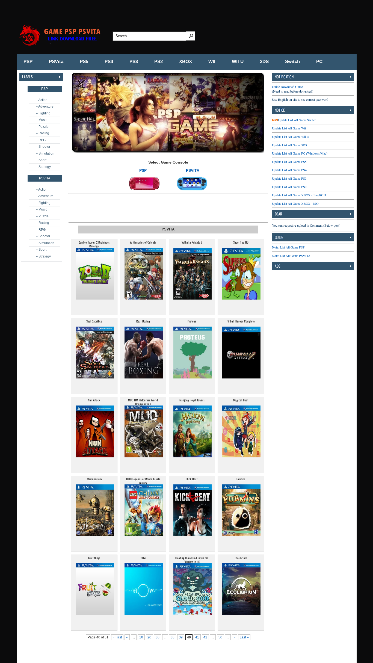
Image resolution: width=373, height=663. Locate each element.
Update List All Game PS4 (289, 170)
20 (149, 637)
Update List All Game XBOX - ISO (295, 203)
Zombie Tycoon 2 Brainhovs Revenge (94, 244)
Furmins (240, 479)
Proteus (192, 321)
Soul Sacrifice (94, 321)
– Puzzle (42, 127)
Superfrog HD (240, 242)
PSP (27, 61)
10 (141, 637)
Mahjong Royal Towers (192, 400)
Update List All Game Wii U (290, 136)
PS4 (109, 61)
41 (197, 637)
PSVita (56, 61)
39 (181, 637)
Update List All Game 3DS (289, 145)
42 (205, 637)
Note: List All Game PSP (288, 247)
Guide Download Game (287, 86)
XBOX (185, 61)
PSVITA (192, 170)
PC (319, 61)
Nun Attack (94, 400)
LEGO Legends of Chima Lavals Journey (143, 481)
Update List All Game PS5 (289, 161)
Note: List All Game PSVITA (291, 255)
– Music (41, 120)
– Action (42, 100)
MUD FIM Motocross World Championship (143, 402)
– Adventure (45, 106)
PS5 (84, 61)
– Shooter (43, 147)
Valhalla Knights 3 (192, 242)
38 (172, 637)
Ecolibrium (241, 558)
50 (220, 637)
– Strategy (43, 167)
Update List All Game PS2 (289, 187)
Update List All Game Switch (297, 120)
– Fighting (43, 113)
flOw (143, 558)
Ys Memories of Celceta (143, 242)
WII (211, 61)
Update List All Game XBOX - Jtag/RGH (299, 195)
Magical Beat (240, 400)
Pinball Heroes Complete (241, 321)
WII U (238, 61)
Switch (292, 61)
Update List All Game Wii (289, 128)
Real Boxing (143, 321)
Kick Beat (192, 479)
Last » (244, 637)
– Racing (42, 133)
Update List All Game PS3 (289, 178)
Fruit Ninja (94, 558)
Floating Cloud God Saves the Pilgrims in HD (191, 560)
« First (117, 637)
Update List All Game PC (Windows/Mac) (299, 153)
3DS (264, 61)
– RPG (41, 140)
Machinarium (94, 479)
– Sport (41, 160)
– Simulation (45, 153)
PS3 (133, 61)
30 (157, 637)
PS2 (158, 61)
